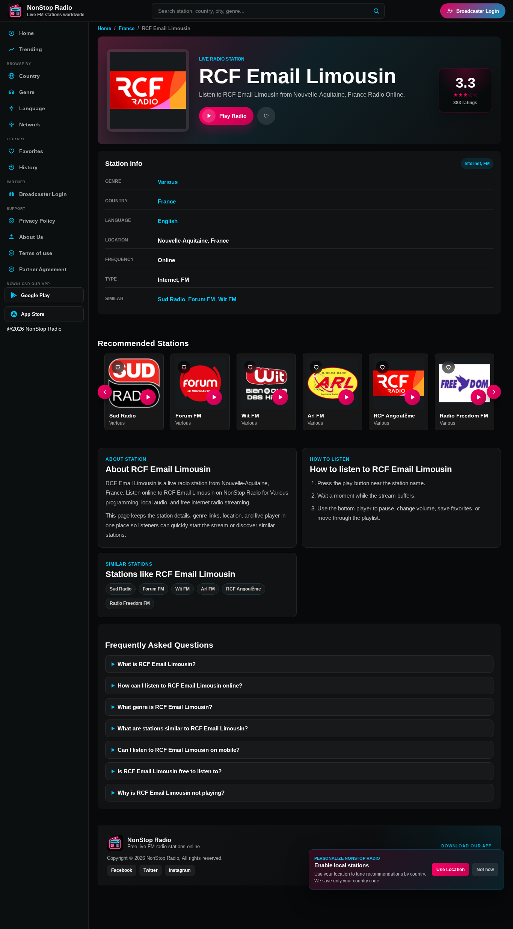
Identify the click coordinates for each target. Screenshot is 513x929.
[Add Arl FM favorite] (316, 367)
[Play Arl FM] (346, 397)
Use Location (450, 869)
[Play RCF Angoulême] (412, 397)
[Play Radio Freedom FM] (478, 397)
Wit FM (227, 299)
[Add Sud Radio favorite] (118, 367)
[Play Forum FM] (214, 397)
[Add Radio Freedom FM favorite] (448, 367)
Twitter (150, 870)
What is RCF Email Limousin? (157, 664)
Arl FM (316, 416)
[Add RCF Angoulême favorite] (382, 367)
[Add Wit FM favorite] (250, 367)
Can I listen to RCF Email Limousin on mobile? (179, 750)
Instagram (180, 870)
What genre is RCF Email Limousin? (165, 707)
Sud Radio (171, 299)
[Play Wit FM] (280, 397)
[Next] (494, 392)
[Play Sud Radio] (148, 397)
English (168, 221)
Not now (485, 869)
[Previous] (105, 392)
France (126, 28)
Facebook (121, 870)
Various (168, 182)
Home (104, 28)
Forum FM (201, 299)
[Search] (376, 11)
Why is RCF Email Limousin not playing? (171, 792)
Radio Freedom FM (464, 416)
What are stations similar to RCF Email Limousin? (183, 728)
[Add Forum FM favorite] (184, 367)
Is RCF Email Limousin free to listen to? (170, 771)
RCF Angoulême (394, 416)
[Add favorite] (266, 116)
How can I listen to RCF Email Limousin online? (180, 685)
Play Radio (233, 116)
